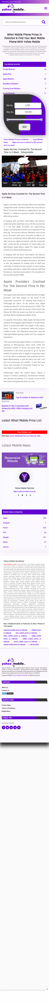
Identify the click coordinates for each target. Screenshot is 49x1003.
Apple (5, 183)
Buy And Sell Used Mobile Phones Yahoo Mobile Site (20, 607)
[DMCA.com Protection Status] (8, 693)
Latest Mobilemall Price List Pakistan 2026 (25, 436)
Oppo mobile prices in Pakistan (15, 636)
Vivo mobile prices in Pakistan (26, 633)
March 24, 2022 (30, 184)
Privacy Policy (6, 705)
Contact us (5, 690)
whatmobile (41, 616)
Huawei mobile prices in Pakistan (15, 644)
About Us (5, 687)
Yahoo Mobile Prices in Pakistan (16, 139)
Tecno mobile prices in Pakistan (25, 641)
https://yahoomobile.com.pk (24, 491)
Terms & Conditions (8, 708)
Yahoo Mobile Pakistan (20, 675)
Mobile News (6, 711)
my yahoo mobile (31, 609)
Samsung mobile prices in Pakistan (15, 630)
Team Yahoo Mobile (17, 184)
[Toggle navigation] (45, 8)
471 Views (41, 184)
